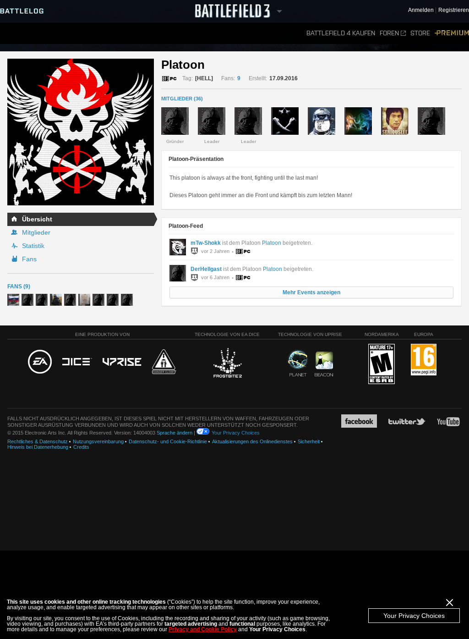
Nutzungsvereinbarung (98, 441)
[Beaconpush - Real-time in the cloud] (324, 364)
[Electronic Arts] (40, 362)
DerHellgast (206, 269)
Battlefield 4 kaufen (340, 33)
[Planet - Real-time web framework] (298, 363)
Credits (81, 447)
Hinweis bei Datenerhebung (37, 447)
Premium (452, 33)
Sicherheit (309, 441)
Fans (29, 259)
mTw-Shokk (206, 243)
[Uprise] (122, 362)
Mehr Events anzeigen (311, 292)
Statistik (33, 245)
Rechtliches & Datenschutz (37, 441)
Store (420, 33)
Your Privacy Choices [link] (236, 432)
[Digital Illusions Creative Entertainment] (77, 362)
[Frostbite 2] (227, 364)
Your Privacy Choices (414, 615)
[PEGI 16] (423, 360)
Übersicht (37, 219)
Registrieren (453, 10)
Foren (389, 33)
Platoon (271, 243)
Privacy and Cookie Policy (203, 629)
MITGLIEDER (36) (182, 98)
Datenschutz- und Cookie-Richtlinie (168, 441)
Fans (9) (18, 286)
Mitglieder (36, 232)
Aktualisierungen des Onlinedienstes (252, 441)
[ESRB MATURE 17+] (381, 364)
